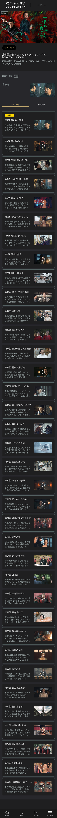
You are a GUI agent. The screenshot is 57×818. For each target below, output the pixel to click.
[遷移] (43, 146)
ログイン (41, 5)
